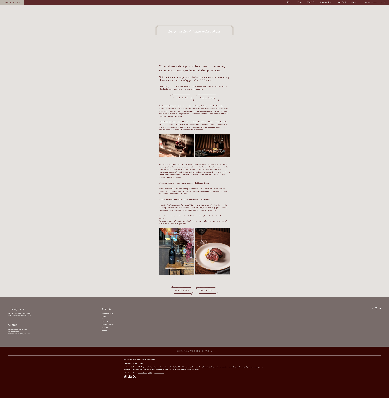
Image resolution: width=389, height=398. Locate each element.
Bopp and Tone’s (192, 66)
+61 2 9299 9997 (14, 331)
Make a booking (207, 98)
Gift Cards (342, 2)
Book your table (182, 290)
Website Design (142, 373)
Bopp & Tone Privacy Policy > (133, 363)
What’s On (105, 322)
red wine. (215, 70)
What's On (311, 2)
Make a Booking (107, 313)
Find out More (207, 290)
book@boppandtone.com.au (17, 329)
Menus (299, 2)
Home (289, 2)
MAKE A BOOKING (12, 2)
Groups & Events (326, 2)
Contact (354, 2)
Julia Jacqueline (159, 373)
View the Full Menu (182, 98)
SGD (150, 373)
